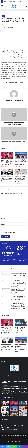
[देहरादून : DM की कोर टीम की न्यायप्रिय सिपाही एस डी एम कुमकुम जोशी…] (6, 291)
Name (3, 213)
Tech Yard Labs (14, 438)
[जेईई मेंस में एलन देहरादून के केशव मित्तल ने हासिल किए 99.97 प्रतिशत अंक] (6, 298)
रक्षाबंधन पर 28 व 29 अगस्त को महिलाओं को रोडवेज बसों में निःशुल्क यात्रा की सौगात (6, 162)
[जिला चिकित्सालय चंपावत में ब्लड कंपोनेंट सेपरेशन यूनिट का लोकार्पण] (23, 408)
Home (4, 12)
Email (3, 218)
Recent (13, 269)
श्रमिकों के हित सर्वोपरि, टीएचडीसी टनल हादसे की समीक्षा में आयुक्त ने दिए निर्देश (20, 179)
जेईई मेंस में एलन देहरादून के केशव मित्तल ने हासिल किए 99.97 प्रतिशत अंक (18, 298)
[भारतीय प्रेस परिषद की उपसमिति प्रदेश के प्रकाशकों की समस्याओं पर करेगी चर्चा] (21, 322)
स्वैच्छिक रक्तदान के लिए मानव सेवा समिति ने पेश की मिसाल (18, 274)
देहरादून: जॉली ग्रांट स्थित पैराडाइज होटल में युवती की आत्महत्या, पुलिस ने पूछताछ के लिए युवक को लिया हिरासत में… (18, 306)
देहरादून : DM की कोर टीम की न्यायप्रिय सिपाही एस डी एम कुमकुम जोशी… (18, 290)
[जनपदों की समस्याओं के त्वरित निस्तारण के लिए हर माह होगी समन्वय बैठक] (7, 172)
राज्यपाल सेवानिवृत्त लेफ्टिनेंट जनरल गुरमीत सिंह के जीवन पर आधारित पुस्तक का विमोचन (7, 348)
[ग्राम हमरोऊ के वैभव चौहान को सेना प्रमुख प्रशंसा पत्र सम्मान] (5, 403)
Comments (23, 269)
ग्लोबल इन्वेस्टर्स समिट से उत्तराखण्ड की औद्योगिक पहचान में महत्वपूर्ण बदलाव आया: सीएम (21, 162)
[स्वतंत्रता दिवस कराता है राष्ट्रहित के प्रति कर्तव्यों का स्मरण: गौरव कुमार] (14, 413)
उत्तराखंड (8, 12)
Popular (4, 269)
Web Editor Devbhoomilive (9, 25)
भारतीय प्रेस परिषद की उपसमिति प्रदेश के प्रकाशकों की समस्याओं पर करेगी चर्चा (20, 330)
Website (3, 224)
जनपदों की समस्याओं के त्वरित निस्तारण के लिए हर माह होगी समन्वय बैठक (7, 179)
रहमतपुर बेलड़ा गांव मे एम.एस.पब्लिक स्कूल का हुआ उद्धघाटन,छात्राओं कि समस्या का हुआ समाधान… (18, 283)
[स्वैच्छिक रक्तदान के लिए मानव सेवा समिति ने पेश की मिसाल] (6, 276)
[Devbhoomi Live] (14, 6)
